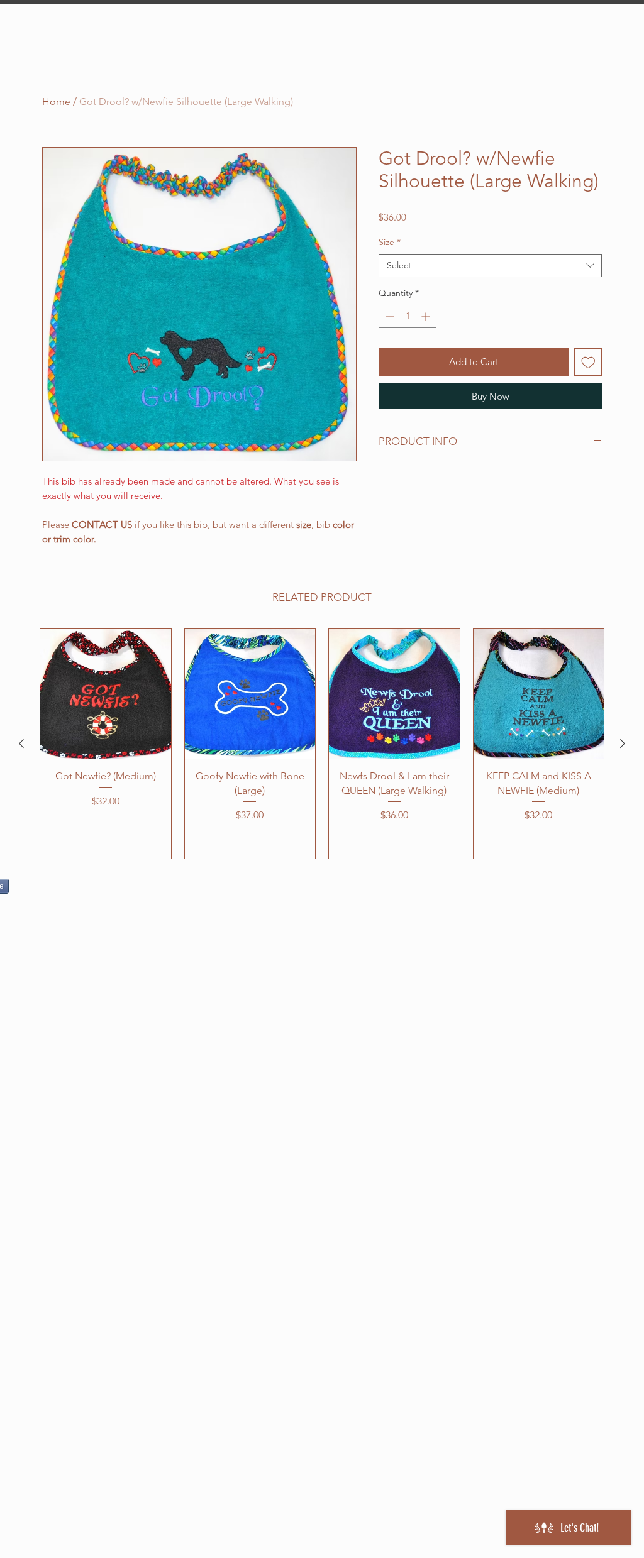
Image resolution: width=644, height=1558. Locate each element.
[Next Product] (622, 743)
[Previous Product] (21, 743)
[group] (322, 744)
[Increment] (427, 316)
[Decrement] (388, 316)
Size (390, 242)
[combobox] (490, 266)
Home (56, 101)
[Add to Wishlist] (588, 362)
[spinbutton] (407, 316)
